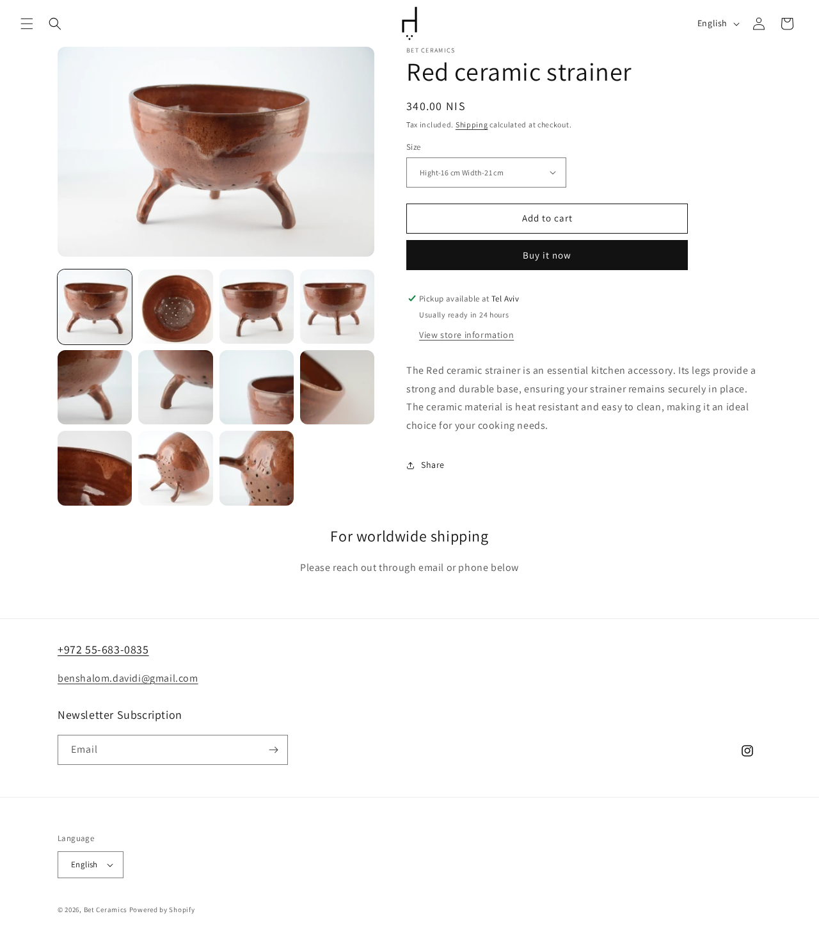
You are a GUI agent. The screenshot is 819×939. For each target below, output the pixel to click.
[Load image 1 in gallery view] (95, 306)
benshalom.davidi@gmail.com (128, 678)
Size (413, 146)
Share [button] (433, 464)
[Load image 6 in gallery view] (175, 387)
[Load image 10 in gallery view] (175, 468)
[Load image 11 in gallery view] (256, 468)
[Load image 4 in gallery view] (337, 306)
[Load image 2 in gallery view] (175, 306)
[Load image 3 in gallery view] (256, 306)
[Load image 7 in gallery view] (256, 387)
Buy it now (547, 255)
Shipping (472, 124)
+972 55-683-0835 (103, 649)
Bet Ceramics (105, 909)
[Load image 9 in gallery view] (95, 468)
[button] (27, 24)
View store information (466, 335)
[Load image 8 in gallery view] (337, 387)
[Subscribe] (273, 750)
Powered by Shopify (162, 909)
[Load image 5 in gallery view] (95, 387)
